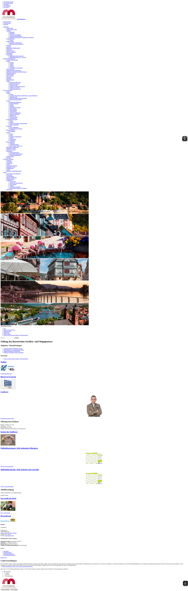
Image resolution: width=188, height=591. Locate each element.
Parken (11, 135)
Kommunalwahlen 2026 (15, 82)
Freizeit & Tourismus (8, 159)
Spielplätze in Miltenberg (15, 112)
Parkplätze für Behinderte (15, 136)
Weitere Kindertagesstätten (15, 99)
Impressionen (9, 53)
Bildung (8, 93)
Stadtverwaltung (7, 21)
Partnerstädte (9, 54)
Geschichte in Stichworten (15, 42)
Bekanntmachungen (11, 73)
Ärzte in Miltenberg (14, 127)
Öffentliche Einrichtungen (12, 147)
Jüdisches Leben (10, 50)
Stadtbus (11, 138)
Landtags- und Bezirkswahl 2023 (17, 86)
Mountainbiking (13, 108)
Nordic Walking (13, 110)
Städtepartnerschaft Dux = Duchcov (17, 57)
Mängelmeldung (10, 79)
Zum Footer (6, 7)
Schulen (11, 94)
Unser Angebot (12, 184)
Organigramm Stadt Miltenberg (13, 70)
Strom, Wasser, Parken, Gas (15, 146)
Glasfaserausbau (10, 156)
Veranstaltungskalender (11, 165)
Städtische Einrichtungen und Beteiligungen (16, 71)
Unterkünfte (9, 161)
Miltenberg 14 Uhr (10, 167)
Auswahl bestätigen (5, 589)
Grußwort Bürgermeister (12, 60)
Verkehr (8, 132)
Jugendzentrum (12, 111)
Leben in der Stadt (8, 90)
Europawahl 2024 (13, 85)
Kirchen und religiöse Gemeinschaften (18, 123)
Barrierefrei (9, 49)
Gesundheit (9, 126)
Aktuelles (11, 62)
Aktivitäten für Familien (14, 107)
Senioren (11, 122)
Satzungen (8, 77)
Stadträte (11, 64)
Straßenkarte (12, 140)
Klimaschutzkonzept (14, 152)
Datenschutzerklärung (9, 553)
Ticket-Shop (9, 175)
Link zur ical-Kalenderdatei (7, 486)
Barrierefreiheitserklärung (9, 555)
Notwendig (8, 571)
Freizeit (8, 101)
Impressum (6, 551)
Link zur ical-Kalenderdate (7, 466)
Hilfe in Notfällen (10, 142)
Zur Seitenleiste (7, 5)
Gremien (11, 65)
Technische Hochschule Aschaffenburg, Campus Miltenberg (23, 95)
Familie (11, 120)
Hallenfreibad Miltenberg (15, 102)
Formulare (6, 24)
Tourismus (8, 160)
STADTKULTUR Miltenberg (13, 173)
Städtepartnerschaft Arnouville (16, 56)
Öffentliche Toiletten (11, 148)
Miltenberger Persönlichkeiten (16, 44)
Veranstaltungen (13, 118)
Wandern (11, 105)
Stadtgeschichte (10, 41)
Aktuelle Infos (9, 28)
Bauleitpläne (12, 131)
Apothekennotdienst (14, 144)
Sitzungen (11, 66)
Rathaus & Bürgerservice (9, 58)
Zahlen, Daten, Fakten (11, 29)
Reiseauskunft (12, 139)
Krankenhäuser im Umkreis (15, 128)
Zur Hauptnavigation (8, 1)
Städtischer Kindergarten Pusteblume (18, 98)
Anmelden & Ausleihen (14, 187)
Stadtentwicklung (10, 38)
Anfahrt (11, 134)
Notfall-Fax (12, 143)
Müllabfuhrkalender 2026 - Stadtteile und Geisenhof (21, 37)
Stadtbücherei (12, 115)
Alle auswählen (14, 589)
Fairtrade (8, 45)
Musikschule (9, 189)
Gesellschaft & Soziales (11, 119)
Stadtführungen (10, 168)
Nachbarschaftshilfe (14, 124)
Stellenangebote (10, 74)
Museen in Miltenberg (14, 114)
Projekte (11, 40)
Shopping (8, 157)
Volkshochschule (13, 97)
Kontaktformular (7, 552)
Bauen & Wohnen (10, 130)
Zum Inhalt (6, 4)
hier (7, 495)
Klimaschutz (9, 151)
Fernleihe (11, 185)
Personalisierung (9, 576)
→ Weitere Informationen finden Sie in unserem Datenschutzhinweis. (17, 566)
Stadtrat (8, 61)
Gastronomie (9, 163)
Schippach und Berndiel (15, 34)
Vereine (8, 91)
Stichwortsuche (7, 23)
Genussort (8, 46)
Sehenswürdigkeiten (11, 52)
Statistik (7, 573)
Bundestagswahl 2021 (14, 87)
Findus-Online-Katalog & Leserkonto (18, 188)
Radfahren (11, 106)
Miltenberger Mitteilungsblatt (13, 48)
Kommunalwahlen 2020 (15, 89)
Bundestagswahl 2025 (14, 83)
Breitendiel (11, 32)
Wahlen (8, 81)
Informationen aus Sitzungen (16, 67)
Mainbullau (12, 33)
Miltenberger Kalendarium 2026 (13, 171)
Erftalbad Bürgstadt (13, 103)
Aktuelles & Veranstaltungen (16, 183)
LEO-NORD (12, 181)
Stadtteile (8, 30)
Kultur (5, 172)
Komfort (7, 574)
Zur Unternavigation (8, 3)
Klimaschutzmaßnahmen (15, 155)
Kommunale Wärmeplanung (16, 153)
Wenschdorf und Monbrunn (15, 36)
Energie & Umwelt (10, 150)
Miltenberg (6, 26)
